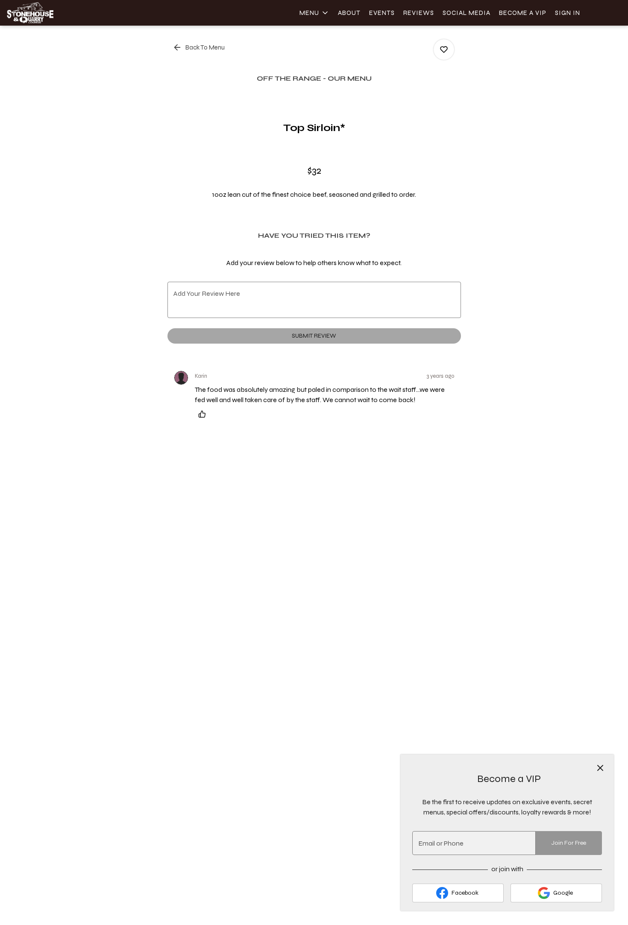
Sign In (567, 13)
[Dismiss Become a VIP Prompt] (600, 768)
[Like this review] (204, 414)
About (349, 13)
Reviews (418, 13)
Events (382, 13)
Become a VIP (522, 13)
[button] (314, 12)
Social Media (466, 13)
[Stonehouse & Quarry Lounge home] (45, 12)
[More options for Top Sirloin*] (444, 49)
